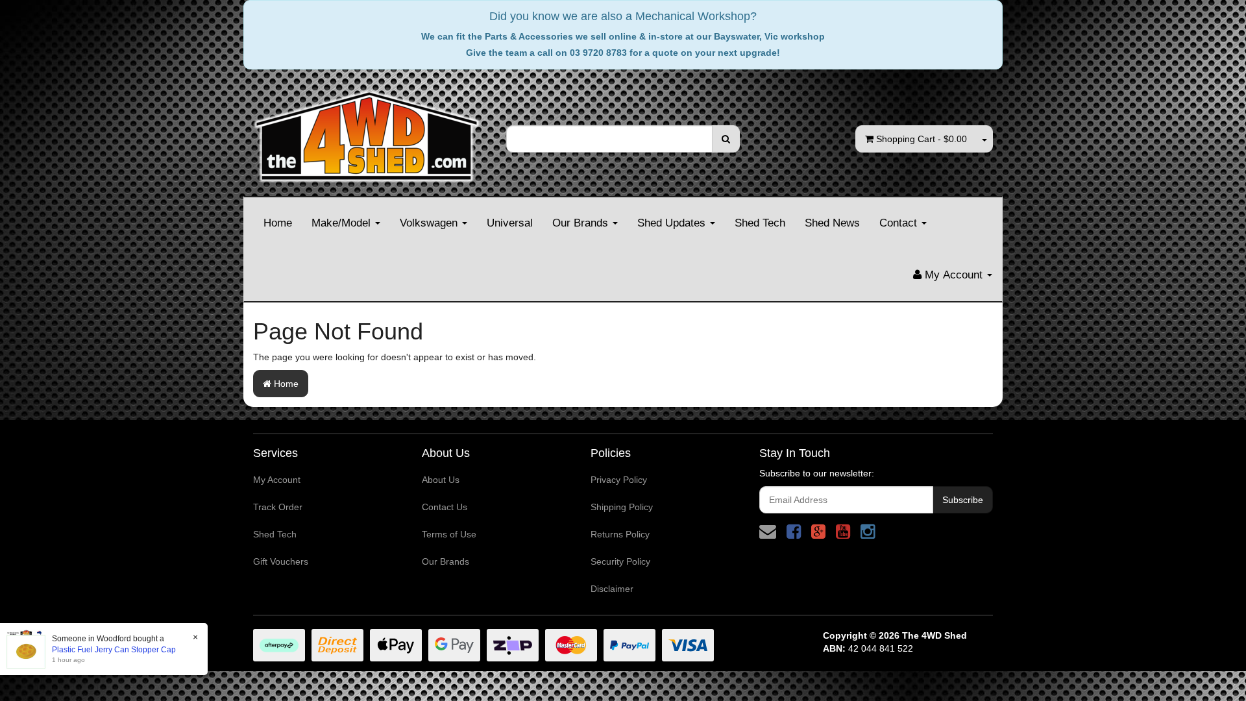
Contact (899, 223)
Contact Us (444, 507)
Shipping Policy (622, 507)
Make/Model (343, 223)
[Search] (726, 139)
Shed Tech (760, 223)
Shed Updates (673, 223)
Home (277, 223)
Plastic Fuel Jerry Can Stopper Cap (114, 649)
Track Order (277, 507)
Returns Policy (620, 534)
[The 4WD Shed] (366, 132)
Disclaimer (612, 589)
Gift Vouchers (280, 561)
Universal (510, 223)
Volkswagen (430, 223)
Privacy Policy (619, 479)
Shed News (832, 223)
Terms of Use (449, 534)
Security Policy (620, 561)
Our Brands (581, 223)
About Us (440, 479)
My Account (276, 479)
